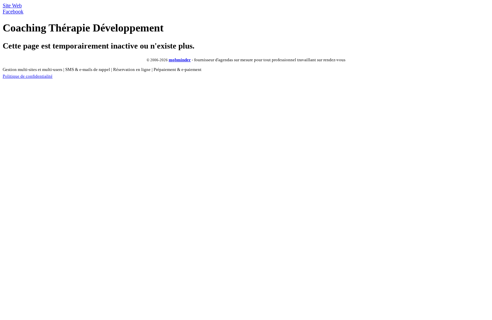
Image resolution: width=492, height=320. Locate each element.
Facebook (13, 11)
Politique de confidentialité (28, 76)
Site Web (12, 5)
